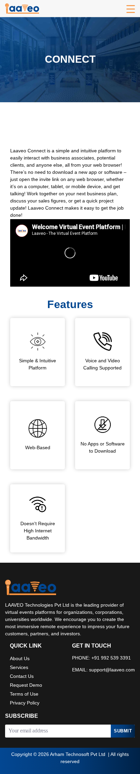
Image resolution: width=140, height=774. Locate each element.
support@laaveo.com (112, 670)
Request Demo (26, 685)
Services (19, 667)
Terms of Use (24, 694)
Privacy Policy (24, 703)
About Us (20, 659)
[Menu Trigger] (130, 9)
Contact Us (22, 676)
